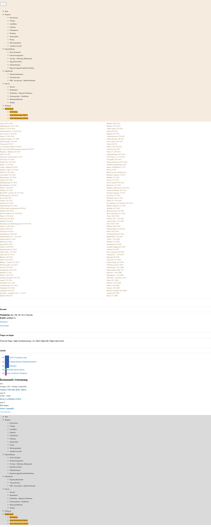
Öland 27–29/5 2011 (114, 152)
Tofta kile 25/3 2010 (114, 259)
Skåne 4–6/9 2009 (113, 285)
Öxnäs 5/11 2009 (112, 280)
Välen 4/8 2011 (112, 144)
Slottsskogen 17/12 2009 (115, 267)
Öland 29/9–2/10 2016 (8, 162)
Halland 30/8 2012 (6, 295)
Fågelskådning (10, 49)
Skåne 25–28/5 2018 (7, 136)
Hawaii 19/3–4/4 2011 (114, 146)
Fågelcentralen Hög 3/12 (115, 270)
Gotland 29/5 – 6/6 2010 (115, 218)
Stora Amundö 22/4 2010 (115, 252)
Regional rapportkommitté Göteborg (22, 68)
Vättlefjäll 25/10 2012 (7, 288)
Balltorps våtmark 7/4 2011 (116, 175)
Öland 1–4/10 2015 (6, 188)
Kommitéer (4, 325)
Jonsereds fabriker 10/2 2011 (117, 190)
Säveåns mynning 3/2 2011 (116, 193)
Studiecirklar (14, 36)
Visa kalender (5, 411)
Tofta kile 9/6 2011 (113, 149)
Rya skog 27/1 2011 (114, 195)
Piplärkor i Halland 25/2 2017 (10, 152)
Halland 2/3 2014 (6, 241)
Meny (3, 4)
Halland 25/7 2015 (6, 190)
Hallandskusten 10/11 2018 (9, 126)
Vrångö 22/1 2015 (6, 200)
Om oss (7, 83)
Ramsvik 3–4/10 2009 (114, 272)
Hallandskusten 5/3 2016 (8, 182)
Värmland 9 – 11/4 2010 (115, 254)
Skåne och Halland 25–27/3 (116, 167)
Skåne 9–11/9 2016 (6, 164)
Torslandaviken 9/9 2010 (115, 234)
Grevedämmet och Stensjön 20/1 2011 (120, 203)
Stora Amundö (7, 408)
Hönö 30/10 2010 (113, 224)
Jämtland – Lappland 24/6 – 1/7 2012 (13, 293)
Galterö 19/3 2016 (6, 180)
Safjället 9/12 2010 (113, 208)
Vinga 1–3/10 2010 (113, 239)
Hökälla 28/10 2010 (113, 226)
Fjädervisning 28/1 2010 (115, 262)
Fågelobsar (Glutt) (16, 61)
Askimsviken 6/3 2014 (8, 239)
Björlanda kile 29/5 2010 (115, 211)
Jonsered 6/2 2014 (6, 244)
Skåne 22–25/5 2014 (7, 226)
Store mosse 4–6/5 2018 (8, 134)
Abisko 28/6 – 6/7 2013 (8, 252)
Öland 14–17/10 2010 (114, 200)
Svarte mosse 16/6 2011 (115, 141)
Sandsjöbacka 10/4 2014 (8, 234)
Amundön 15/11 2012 (7, 283)
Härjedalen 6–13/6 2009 (115, 275)
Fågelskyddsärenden (16, 74)
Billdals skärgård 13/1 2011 (116, 206)
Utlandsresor (14, 30)
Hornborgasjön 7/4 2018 (8, 141)
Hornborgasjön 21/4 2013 (9, 265)
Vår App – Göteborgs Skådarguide (21, 58)
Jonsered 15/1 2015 (6, 203)
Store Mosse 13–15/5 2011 (116, 157)
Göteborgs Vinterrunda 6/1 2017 (11, 157)
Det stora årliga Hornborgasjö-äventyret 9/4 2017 (17, 149)
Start (6, 11)
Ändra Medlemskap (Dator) (19, 115)
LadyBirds (13, 24)
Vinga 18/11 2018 (6, 123)
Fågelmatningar (15, 65)
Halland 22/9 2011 (113, 134)
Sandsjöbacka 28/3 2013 (8, 270)
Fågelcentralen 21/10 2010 (116, 229)
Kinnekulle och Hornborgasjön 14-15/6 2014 (15, 224)
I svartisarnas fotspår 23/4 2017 (11, 146)
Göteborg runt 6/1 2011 (115, 198)
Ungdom (13, 27)
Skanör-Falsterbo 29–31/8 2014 (11, 213)
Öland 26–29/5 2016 (7, 172)
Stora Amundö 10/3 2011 (115, 182)
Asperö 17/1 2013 (6, 280)
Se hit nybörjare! (15, 52)
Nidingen (8, 106)
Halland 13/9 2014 (6, 221)
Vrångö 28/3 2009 (113, 293)
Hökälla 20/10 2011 (113, 123)
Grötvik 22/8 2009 (113, 288)
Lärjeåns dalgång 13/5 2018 (9, 139)
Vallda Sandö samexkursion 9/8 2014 (13, 208)
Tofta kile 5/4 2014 (6, 231)
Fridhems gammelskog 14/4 (116, 164)
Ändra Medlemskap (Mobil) (19, 118)
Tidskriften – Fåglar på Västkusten (21, 93)
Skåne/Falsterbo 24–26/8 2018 (10, 131)
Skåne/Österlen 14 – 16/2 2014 (10, 236)
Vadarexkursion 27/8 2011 (116, 136)
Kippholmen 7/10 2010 (115, 236)
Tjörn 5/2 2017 (5, 154)
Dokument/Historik (16, 99)
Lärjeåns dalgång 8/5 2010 (116, 247)
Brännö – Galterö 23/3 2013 (9, 262)
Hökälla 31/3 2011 (113, 177)
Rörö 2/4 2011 (112, 170)
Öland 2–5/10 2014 (6, 216)
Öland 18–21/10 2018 (7, 128)
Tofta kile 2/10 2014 (7, 218)
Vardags (12, 21)
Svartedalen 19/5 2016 (8, 175)
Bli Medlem (14, 112)
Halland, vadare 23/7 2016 (9, 170)
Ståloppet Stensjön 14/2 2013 (10, 277)
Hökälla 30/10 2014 (7, 211)
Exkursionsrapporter (16, 55)
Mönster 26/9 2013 (6, 257)
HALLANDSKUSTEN (10, 399)
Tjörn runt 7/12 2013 (7, 254)
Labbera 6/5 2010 (113, 249)
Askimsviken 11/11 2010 (115, 221)
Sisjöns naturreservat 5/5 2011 (117, 162)
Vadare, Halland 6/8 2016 (9, 167)
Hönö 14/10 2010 (113, 231)
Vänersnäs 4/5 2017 (6, 144)
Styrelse (12, 87)
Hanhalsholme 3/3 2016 (8, 185)
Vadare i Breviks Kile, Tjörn (13, 389)
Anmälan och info (15, 46)
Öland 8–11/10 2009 (114, 283)
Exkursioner (14, 18)
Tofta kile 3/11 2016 (7, 159)
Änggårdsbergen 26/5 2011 (116, 154)
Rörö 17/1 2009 (112, 295)
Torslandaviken (15, 77)
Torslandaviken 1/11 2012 (9, 285)
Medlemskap (9, 109)
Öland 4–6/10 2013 (6, 247)
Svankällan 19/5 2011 (114, 159)
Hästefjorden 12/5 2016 (8, 177)
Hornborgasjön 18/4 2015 (9, 195)
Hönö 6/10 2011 (112, 131)
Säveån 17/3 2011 (113, 180)
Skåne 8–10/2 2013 (6, 275)
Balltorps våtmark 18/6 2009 (117, 290)
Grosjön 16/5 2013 (6, 267)
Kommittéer (14, 90)
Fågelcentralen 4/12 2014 (8, 206)
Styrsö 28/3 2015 (6, 198)
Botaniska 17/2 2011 (114, 185)
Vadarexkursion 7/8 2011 (115, 139)
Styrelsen (4, 321)
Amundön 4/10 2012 (7, 290)
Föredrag (13, 33)
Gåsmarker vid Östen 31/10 (116, 277)
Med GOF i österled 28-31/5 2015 (12, 193)
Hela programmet (15, 43)
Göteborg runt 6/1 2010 (115, 265)
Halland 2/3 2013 (6, 272)
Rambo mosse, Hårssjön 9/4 (116, 172)
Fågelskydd (9, 71)
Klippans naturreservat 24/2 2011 (118, 188)
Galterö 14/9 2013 (6, 229)
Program (7, 14)
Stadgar (12, 102)
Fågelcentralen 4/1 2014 (8, 249)
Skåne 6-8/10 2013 (6, 259)
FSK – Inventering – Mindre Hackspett (22, 80)
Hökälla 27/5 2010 (113, 241)
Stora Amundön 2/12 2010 (116, 213)
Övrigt (12, 39)
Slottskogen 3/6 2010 (114, 244)
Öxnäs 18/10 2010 (113, 216)
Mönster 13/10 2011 (114, 126)
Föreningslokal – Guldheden (19, 96)
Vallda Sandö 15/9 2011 (115, 128)
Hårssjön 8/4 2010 (113, 257)
